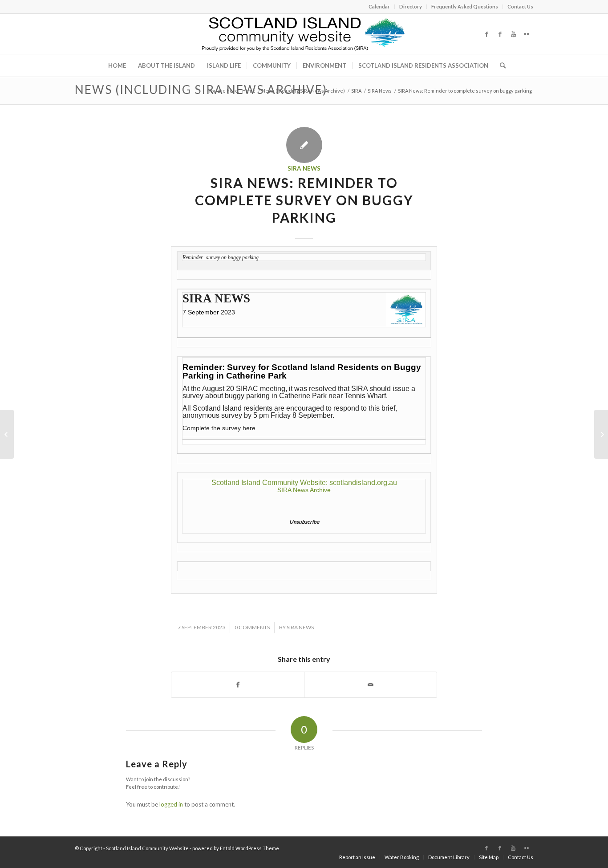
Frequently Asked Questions (464, 6)
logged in (171, 804)
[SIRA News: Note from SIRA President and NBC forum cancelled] (7, 434)
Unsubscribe (304, 521)
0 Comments (252, 627)
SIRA (356, 91)
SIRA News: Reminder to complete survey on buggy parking (304, 200)
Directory (410, 6)
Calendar (379, 6)
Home (248, 91)
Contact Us (520, 6)
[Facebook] (486, 34)
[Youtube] (513, 34)
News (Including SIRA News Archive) (201, 89)
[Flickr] (526, 34)
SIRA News (380, 91)
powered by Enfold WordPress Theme (235, 848)
